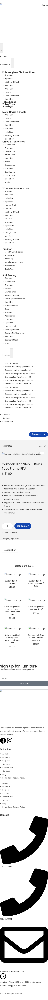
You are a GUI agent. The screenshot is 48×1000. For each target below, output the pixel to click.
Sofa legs (7, 106)
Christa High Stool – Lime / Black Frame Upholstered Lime (12, 639)
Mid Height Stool (12, 82)
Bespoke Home (11, 363)
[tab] (24, 550)
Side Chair (9, 85)
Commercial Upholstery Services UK (20, 373)
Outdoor (7, 249)
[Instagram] (10, 741)
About (5, 754)
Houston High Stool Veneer (12, 582)
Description (10, 549)
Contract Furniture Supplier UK (18, 377)
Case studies (8, 767)
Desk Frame (10, 151)
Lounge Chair (10, 205)
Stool (7, 309)
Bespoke (6, 760)
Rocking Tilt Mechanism (15, 298)
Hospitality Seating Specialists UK (19, 380)
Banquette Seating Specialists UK (19, 366)
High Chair (9, 198)
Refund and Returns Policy (13, 778)
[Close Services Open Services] (11, 353)
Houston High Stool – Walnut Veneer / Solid (36, 583)
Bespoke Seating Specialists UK (18, 370)
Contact (6, 771)
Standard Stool (11, 305)
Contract (6, 764)
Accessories (10, 144)
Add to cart (23, 526)
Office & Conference (13, 141)
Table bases (9, 101)
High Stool (9, 78)
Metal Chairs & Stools (14, 112)
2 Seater (8, 191)
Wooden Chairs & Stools (15, 188)
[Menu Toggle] (1, 48)
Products (6, 757)
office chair (10, 155)
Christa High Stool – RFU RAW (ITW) (36, 607)
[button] (9, 532)
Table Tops (8, 104)
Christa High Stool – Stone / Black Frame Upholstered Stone (12, 610)
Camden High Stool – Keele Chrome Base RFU (36, 637)
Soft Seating (9, 275)
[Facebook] (3, 741)
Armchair (9, 75)
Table (7, 161)
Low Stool (9, 208)
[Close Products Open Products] (12, 63)
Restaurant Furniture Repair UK (18, 384)
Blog (4, 774)
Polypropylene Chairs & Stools (18, 72)
